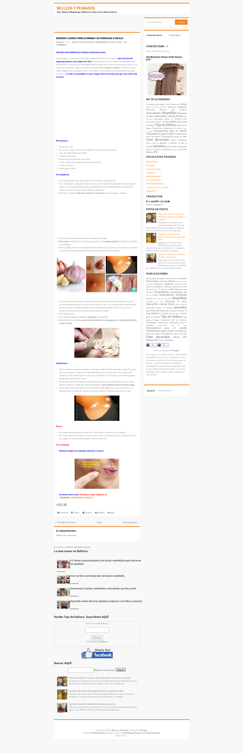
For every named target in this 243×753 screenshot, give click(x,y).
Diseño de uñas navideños (156, 107)
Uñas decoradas (157, 139)
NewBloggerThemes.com (134, 732)
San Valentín (163, 313)
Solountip (150, 165)
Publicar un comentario (66, 535)
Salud (75, 42)
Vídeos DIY (152, 340)
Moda (179, 116)
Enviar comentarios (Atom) (78, 547)
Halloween (150, 110)
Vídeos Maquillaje (179, 140)
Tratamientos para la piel (108, 42)
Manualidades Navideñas (173, 294)
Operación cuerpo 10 (163, 119)
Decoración (152, 281)
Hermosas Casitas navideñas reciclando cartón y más (103, 588)
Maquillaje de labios (176, 301)
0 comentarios (61, 571)
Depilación (175, 104)
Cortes (167, 104)
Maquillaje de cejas (154, 301)
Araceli (60, 42)
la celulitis (170, 289)
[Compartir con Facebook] (65, 504)
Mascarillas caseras (165, 116)
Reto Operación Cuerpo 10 (176, 311)
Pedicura (178, 119)
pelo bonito (171, 146)
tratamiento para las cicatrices (174, 320)
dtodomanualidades (155, 183)
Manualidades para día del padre (158, 298)
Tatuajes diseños (175, 313)
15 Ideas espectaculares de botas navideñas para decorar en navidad (105, 562)
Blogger (175, 350)
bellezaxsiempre (153, 169)
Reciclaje (161, 310)
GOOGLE (88, 497)
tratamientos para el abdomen (174, 149)
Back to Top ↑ (122, 735)
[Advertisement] (76, 24)
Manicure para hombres (173, 110)
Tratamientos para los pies (174, 136)
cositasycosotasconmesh (157, 187)
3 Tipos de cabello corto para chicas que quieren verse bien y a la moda (99, 677)
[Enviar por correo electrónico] (57, 504)
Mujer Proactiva (181, 304)
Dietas (183, 104)
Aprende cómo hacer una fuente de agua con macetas (92, 704)
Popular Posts (154, 35)
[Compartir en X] (62, 504)
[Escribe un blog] (60, 504)
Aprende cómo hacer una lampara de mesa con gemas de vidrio (96, 690)
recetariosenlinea (153, 180)
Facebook (63, 512)
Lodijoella (150, 172)
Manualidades (153, 113)
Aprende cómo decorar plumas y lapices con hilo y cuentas (106, 601)
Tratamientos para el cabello (170, 130)
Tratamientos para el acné (172, 325)
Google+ (88, 512)
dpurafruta (151, 190)
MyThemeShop (98, 732)
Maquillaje (169, 113)
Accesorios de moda (155, 104)
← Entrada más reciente (65, 522)
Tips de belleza (86, 42)
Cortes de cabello (179, 278)
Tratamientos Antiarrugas (162, 128)
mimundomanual (153, 176)
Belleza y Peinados (76, 8)
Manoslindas (152, 161)
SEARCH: (151, 390)
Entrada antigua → (131, 522)
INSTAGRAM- (77, 497)
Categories (175, 35)
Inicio (99, 522)
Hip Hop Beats (153, 732)
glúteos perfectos (152, 143)
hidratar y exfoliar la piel (172, 143)
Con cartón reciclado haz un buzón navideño (97, 576)
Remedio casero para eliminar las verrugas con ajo (89, 38)
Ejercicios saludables (177, 107)
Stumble (101, 512)
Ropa (166, 121)
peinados (159, 146)
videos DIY (152, 152)
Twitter (76, 512)
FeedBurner (102, 641)
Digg (112, 512)
